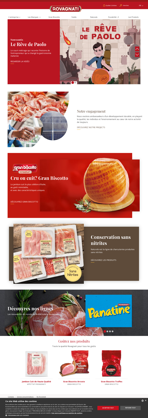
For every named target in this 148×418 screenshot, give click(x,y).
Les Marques (33, 17)
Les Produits (133, 17)
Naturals (93, 17)
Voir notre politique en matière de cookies (66, 413)
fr (140, 5)
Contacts (11, 397)
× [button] (145, 400)
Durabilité (112, 17)
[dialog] (74, 408)
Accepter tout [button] (108, 408)
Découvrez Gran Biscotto (24, 201)
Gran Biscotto (54, 17)
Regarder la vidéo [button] (20, 61)
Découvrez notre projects (91, 127)
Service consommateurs (25, 397)
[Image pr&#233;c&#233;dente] (137, 49)
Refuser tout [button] (130, 408)
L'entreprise (13, 17)
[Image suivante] (137, 54)
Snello (74, 17)
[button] (72, 82)
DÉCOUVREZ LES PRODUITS (103, 260)
